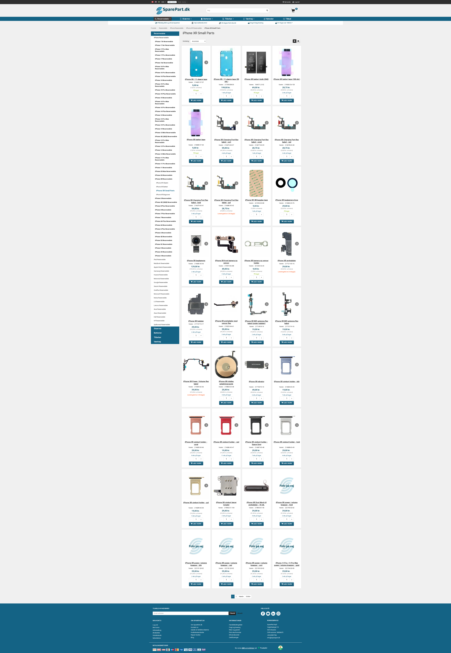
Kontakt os (194, 627)
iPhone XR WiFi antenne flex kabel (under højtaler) (256, 322)
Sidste (248, 596)
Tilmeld (232, 613)
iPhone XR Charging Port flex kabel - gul (226, 201)
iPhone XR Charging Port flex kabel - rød (287, 141)
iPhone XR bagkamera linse (286, 200)
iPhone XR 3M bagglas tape (256, 200)
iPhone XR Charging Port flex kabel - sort (226, 141)
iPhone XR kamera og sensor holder (256, 262)
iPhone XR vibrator (256, 382)
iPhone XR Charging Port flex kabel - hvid (196, 201)
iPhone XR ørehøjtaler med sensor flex (226, 322)
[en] (155, 2)
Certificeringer (233, 637)
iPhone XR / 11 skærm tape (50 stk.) (226, 80)
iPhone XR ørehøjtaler (287, 261)
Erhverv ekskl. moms (177, 2)
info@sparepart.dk (273, 638)
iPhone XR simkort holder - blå (286, 382)
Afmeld (239, 613)
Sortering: (186, 41)
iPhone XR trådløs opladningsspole (226, 383)
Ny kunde (287, 2)
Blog (192, 637)
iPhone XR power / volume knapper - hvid (286, 504)
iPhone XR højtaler (196, 321)
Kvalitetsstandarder (197, 632)
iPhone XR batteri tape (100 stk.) (287, 79)
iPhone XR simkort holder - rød (226, 442)
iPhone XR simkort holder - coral (196, 443)
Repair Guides (195, 635)
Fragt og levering (234, 627)
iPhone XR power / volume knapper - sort (256, 564)
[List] (298, 41)
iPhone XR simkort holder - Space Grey (256, 443)
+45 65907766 (272, 635)
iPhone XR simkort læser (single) (226, 504)
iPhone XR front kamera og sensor (226, 262)
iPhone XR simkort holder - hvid (287, 442)
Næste (241, 596)
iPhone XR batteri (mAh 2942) (256, 79)
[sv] (159, 2)
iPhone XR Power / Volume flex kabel (196, 383)
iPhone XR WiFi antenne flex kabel (286, 322)
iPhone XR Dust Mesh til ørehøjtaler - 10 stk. (256, 504)
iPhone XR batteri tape (196, 140)
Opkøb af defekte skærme (200, 630)
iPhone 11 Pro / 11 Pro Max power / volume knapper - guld (286, 564)
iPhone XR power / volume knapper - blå (196, 564)
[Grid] (294, 41)
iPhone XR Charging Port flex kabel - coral (256, 141)
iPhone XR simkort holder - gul (196, 503)
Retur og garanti (234, 630)
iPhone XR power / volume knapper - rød (226, 564)
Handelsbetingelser (235, 625)
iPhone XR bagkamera (196, 261)
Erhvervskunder (234, 635)
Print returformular (235, 632)
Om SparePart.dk (196, 625)
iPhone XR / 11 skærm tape (196, 79)
